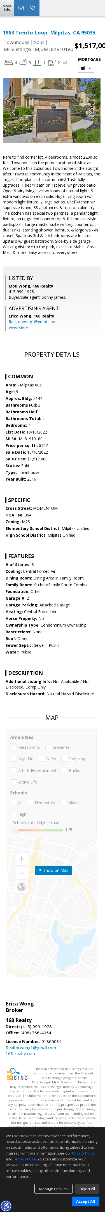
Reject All (87, 1188)
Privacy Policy (83, 1153)
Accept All (85, 1201)
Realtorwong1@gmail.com (33, 321)
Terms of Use (24, 1159)
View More (18, 327)
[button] (6, 1206)
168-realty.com (20, 1053)
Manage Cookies (53, 1188)
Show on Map (55, 870)
